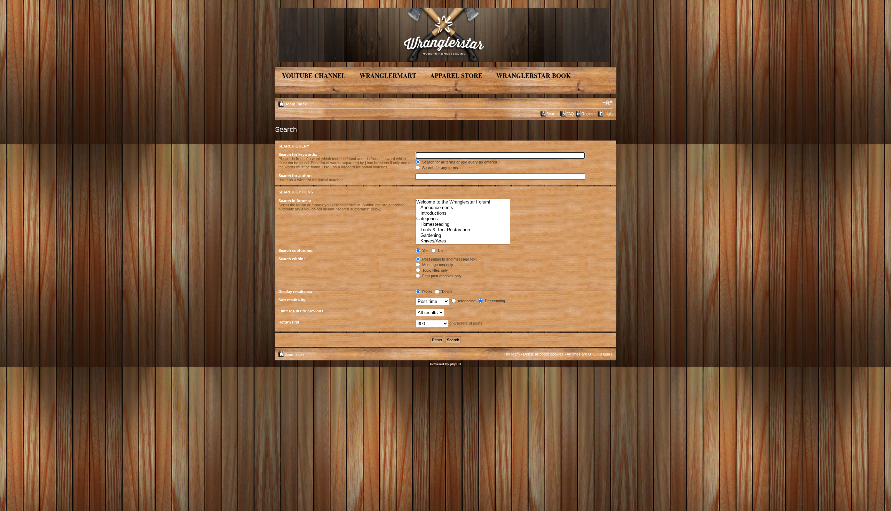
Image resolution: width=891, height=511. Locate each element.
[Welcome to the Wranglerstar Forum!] (463, 202)
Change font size (607, 102)
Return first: (289, 322)
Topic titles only (434, 270)
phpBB (455, 364)
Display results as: (295, 291)
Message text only (437, 265)
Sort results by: (292, 300)
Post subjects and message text (448, 259)
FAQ (570, 114)
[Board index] (444, 33)
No (440, 251)
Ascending (466, 301)
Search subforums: (296, 250)
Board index (295, 104)
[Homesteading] (463, 224)
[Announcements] (463, 207)
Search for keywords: (297, 154)
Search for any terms (439, 168)
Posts (426, 292)
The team (512, 354)
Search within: (291, 259)
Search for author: (295, 176)
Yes (424, 251)
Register (589, 114)
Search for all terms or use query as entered (459, 162)
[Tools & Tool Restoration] (463, 230)
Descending (494, 301)
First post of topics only (441, 276)
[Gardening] (463, 235)
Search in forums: (294, 201)
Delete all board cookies (543, 354)
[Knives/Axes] (463, 241)
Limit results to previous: (301, 311)
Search (552, 114)
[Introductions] (463, 213)
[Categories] (463, 219)
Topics (446, 292)
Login (608, 114)
